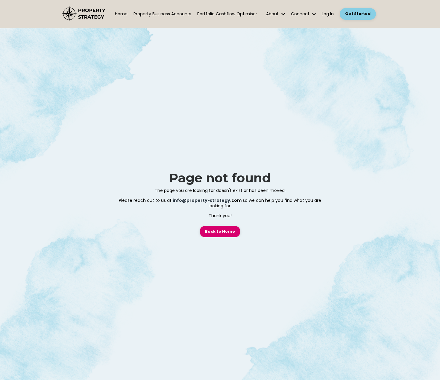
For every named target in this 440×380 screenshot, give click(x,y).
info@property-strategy (201, 200)
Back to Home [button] (220, 231)
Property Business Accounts (162, 14)
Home (121, 14)
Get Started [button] (358, 13)
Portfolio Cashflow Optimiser (227, 14)
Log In (328, 14)
